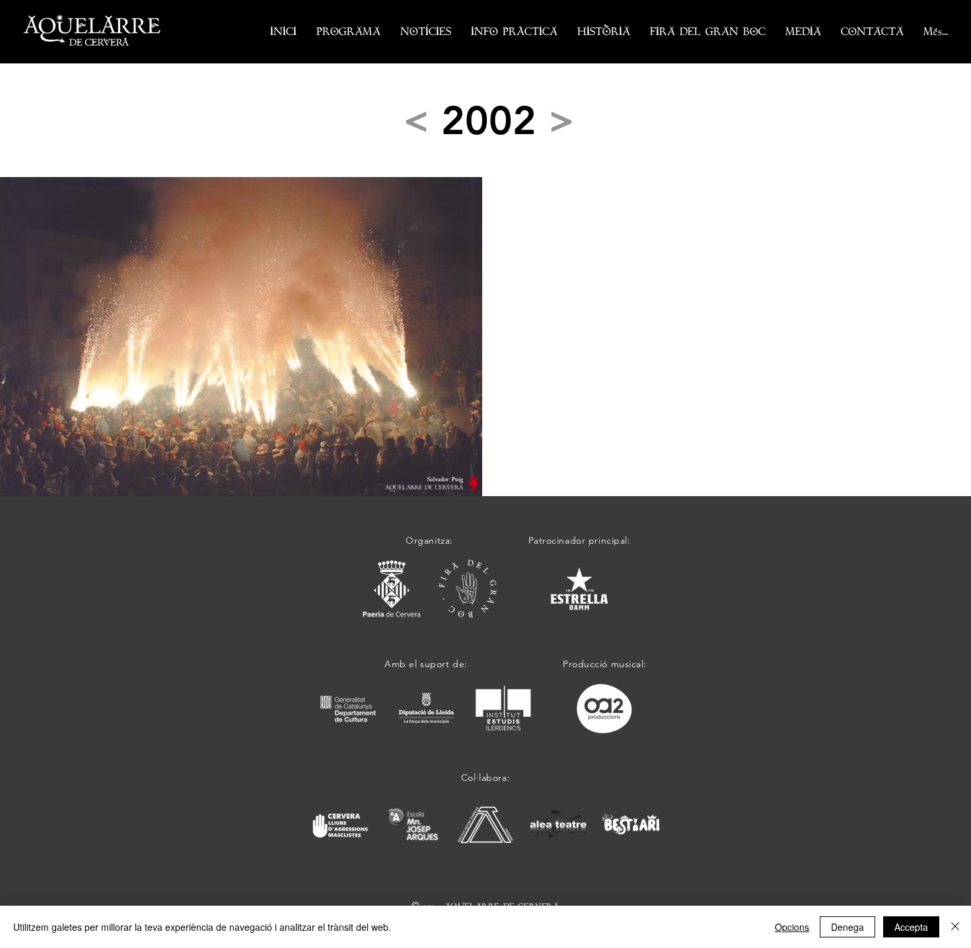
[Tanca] (955, 926)
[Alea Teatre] (558, 824)
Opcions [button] (792, 926)
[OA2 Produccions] (604, 709)
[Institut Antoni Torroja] (485, 824)
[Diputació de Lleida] (427, 709)
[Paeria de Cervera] (392, 589)
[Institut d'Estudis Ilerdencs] (503, 709)
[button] (348, 32)
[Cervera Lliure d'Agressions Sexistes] (340, 824)
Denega (847, 926)
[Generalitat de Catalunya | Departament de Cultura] (348, 709)
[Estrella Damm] (579, 589)
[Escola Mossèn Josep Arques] (413, 824)
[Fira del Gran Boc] (468, 589)
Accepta (911, 926)
